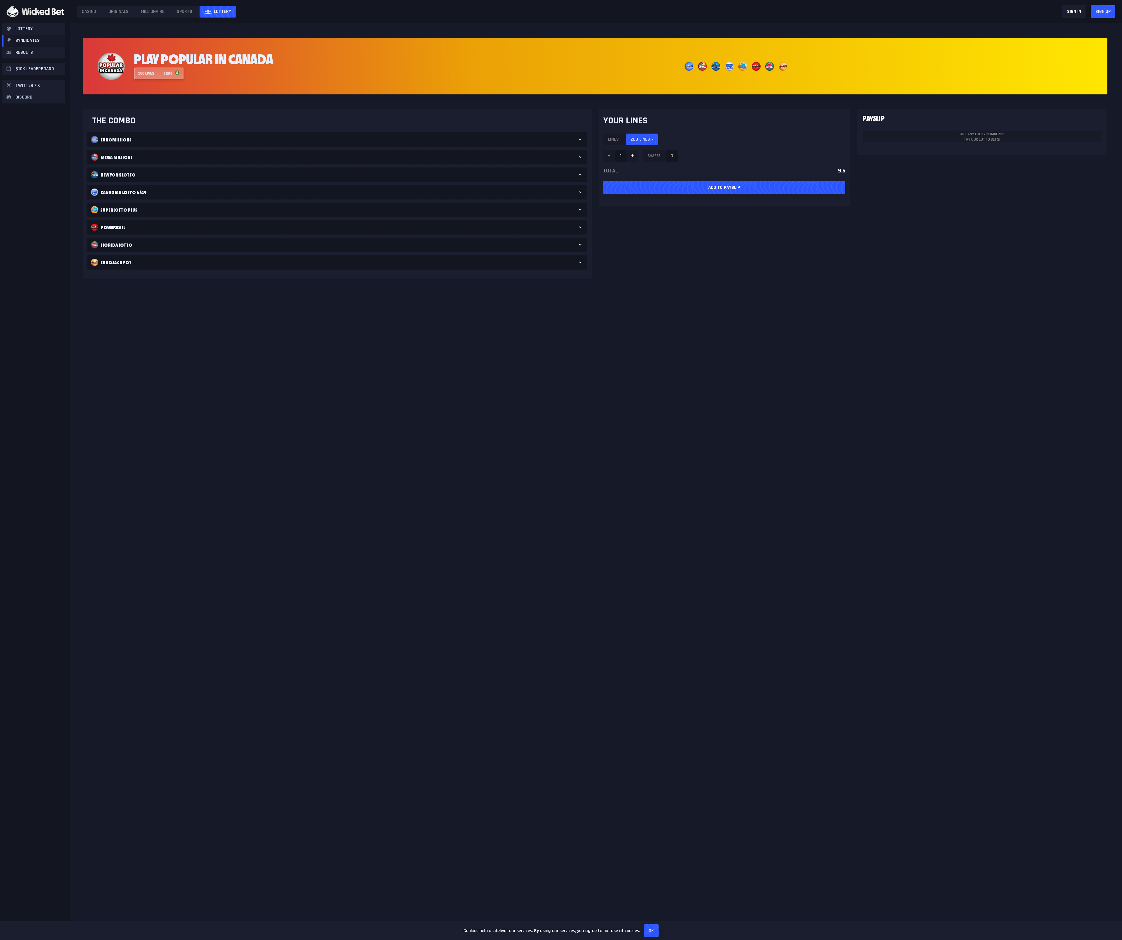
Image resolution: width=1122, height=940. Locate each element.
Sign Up (1103, 11)
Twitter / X (27, 85)
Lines (613, 139)
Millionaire (153, 11)
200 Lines (640, 139)
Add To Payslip (724, 187)
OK (651, 931)
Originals (118, 11)
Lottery (222, 11)
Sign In (1074, 11)
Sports (184, 11)
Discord (23, 97)
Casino (89, 11)
